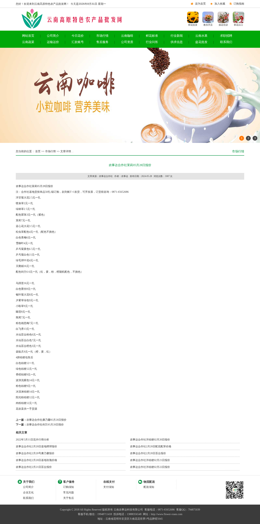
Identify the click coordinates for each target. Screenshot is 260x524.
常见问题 (68, 492)
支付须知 (108, 487)
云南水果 (201, 35)
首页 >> (39, 151)
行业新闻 (177, 35)
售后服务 (102, 42)
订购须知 (68, 487)
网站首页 (28, 35)
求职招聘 (226, 35)
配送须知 (149, 487)
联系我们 (226, 42)
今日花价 (78, 35)
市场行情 (102, 35)
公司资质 (127, 42)
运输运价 (53, 42)
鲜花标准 (152, 35)
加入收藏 (220, 3)
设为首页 (200, 3)
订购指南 (239, 3)
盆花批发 (201, 42)
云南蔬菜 (28, 42)
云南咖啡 (127, 35)
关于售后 (68, 498)
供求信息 (177, 42)
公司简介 (53, 35)
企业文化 (28, 492)
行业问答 (152, 42)
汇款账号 (78, 42)
